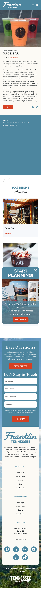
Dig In (8, 107)
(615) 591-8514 (20, 539)
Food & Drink (12, 51)
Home (5, 51)
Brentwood (14, 58)
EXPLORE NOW (20, 319)
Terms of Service (24, 412)
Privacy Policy (12, 412)
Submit (21, 419)
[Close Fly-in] (35, 270)
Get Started (21, 366)
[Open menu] (33, 5)
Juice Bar (9, 228)
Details (8, 233)
